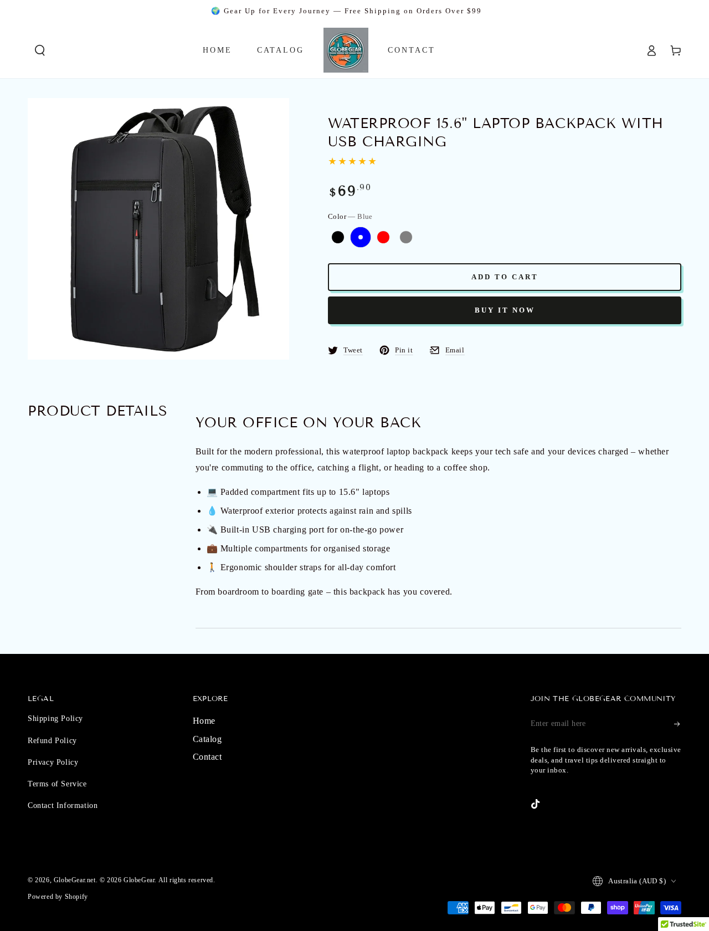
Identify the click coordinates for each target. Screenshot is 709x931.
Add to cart (504, 277)
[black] (338, 237)
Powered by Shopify (58, 897)
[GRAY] (406, 237)
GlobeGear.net (75, 880)
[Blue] (361, 237)
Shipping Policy (55, 718)
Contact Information (62, 805)
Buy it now (505, 310)
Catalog (207, 739)
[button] (40, 50)
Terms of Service (57, 784)
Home (204, 720)
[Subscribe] (677, 724)
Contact (207, 756)
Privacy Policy (53, 762)
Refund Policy (52, 740)
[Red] (383, 237)
